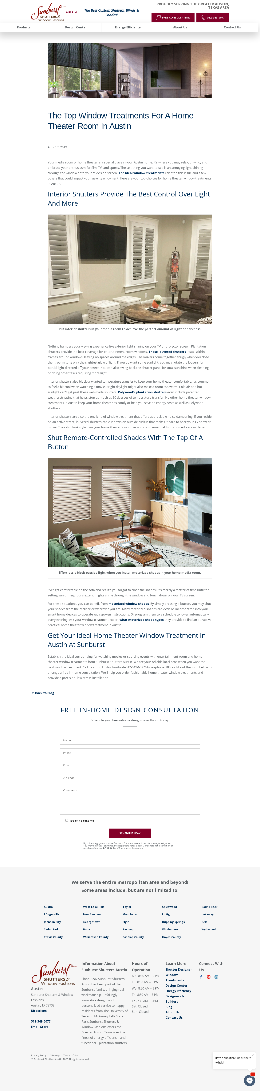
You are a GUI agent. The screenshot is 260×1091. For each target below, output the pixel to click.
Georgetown (91, 922)
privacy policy (111, 848)
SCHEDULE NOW (129, 833)
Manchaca (130, 914)
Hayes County (171, 937)
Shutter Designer (179, 969)
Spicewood (169, 907)
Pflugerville (51, 914)
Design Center (176, 985)
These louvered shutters (167, 352)
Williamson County (96, 937)
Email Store (40, 1027)
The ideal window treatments (141, 173)
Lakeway (208, 914)
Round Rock (210, 907)
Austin (48, 907)
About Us (172, 1012)
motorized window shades (128, 604)
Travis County (53, 937)
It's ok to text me (82, 820)
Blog (169, 1007)
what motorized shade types (142, 620)
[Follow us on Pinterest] (209, 978)
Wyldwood (209, 929)
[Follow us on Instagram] (216, 978)
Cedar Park (51, 929)
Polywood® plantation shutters (142, 392)
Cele (204, 922)
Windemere (170, 929)
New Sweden (92, 914)
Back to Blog (44, 693)
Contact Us (174, 1017)
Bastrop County (133, 937)
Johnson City (52, 922)
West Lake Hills (93, 907)
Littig (166, 914)
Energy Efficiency (178, 991)
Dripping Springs (173, 922)
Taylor (127, 907)
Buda (86, 929)
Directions (39, 1011)
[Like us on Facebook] (201, 978)
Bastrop (128, 929)
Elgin (126, 922)
